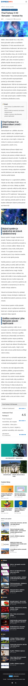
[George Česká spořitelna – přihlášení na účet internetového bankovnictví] (5, 579)
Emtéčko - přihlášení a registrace (17, 663)
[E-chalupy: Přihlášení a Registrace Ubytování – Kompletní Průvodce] (5, 640)
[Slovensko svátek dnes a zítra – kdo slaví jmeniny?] (21, 489)
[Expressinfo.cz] (7, 1)
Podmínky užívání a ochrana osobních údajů (16, 679)
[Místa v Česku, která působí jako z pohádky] (5, 616)
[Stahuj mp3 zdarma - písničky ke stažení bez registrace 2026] (5, 591)
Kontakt (4, 679)
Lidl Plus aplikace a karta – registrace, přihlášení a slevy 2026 (20, 510)
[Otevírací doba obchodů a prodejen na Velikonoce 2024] (7, 489)
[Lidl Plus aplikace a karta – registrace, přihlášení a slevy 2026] (21, 503)
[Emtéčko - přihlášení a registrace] (5, 665)
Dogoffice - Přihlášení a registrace (17, 650)
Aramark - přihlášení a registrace (17, 536)
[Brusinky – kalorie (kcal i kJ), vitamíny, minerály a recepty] (5, 609)
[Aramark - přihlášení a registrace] (5, 538)
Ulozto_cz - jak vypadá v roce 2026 (17, 564)
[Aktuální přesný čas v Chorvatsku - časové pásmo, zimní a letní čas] (5, 628)
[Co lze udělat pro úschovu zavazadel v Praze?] (5, 551)
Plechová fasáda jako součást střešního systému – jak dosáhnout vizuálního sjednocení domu (18, 531)
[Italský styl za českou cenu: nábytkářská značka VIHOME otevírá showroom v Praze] (5, 544)
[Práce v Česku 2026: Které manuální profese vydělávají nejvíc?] (5, 659)
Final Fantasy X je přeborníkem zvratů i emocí (14, 107)
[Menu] (26, 2)
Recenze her (14, 9)
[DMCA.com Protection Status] (14, 677)
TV (3, 19)
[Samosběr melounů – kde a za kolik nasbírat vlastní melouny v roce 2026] (5, 603)
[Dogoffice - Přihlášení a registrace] (5, 653)
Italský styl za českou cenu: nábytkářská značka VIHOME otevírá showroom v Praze (18, 544)
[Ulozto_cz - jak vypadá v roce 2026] (5, 566)
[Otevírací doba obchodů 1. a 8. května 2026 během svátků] (7, 503)
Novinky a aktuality (10, 6)
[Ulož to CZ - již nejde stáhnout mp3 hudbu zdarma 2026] (5, 572)
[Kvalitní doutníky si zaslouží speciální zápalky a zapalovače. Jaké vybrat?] (5, 622)
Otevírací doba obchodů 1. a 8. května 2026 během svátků (7, 510)
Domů (3, 6)
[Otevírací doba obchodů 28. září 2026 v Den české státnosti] (5, 525)
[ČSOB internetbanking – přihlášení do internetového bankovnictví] (5, 585)
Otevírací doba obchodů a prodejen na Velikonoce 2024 (7, 495)
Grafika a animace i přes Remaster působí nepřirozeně (13, 115)
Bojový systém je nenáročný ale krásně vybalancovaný (14, 111)
